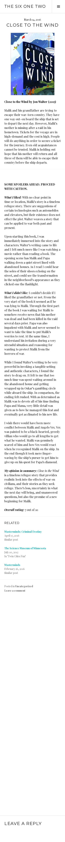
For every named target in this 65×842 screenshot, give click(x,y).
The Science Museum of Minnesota (25, 548)
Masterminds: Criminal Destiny (23, 531)
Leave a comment (14, 590)
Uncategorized (24, 586)
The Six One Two (25, 6)
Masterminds (12, 565)
